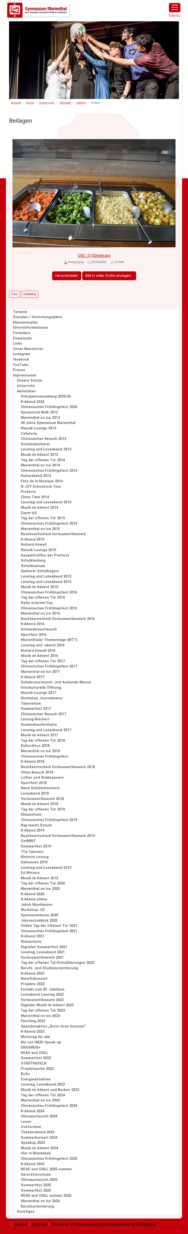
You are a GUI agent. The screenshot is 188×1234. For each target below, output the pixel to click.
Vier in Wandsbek (36, 1153)
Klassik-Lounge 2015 (38, 550)
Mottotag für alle (35, 1037)
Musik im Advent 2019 (39, 878)
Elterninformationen (30, 328)
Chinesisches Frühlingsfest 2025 (49, 1159)
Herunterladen (66, 276)
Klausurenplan (25, 322)
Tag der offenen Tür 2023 (43, 1010)
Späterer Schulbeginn (40, 571)
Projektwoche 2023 (37, 1069)
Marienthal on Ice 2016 (40, 613)
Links (17, 343)
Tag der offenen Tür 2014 (43, 460)
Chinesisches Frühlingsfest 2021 (49, 931)
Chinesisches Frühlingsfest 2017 (49, 666)
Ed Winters (30, 873)
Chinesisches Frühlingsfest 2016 (49, 592)
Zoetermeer (31, 1127)
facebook (21, 359)
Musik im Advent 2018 (39, 804)
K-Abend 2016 (32, 624)
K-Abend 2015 (32, 539)
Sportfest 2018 (34, 783)
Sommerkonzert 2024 (39, 1138)
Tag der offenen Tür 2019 (43, 809)
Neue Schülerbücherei (40, 788)
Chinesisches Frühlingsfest (44, 756)
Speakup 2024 (33, 1143)
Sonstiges (26, 1212)
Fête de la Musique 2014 (42, 481)
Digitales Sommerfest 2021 (44, 947)
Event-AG (29, 513)
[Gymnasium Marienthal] (39, 10)
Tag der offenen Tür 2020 (43, 883)
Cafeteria (81, 102)
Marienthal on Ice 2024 (40, 1100)
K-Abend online (34, 899)
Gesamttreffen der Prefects (45, 555)
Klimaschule (31, 814)
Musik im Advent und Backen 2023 (50, 1090)
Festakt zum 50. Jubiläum (42, 989)
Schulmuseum (33, 566)
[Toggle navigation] (174, 7)
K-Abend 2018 (32, 762)
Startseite (16, 102)
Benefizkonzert (34, 979)
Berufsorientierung (37, 1206)
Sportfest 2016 (34, 635)
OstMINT (28, 841)
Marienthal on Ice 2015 (40, 529)
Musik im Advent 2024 (39, 1148)
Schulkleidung (33, 560)
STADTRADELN (34, 1063)
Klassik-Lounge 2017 (38, 693)
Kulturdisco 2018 (35, 746)
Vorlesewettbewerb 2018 (42, 799)
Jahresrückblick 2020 (39, 921)
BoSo (25, 1074)
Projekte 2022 (33, 984)
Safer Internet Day (37, 603)
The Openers (32, 852)
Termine (20, 312)
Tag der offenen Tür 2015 (43, 518)
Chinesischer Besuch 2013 (43, 439)
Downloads (22, 338)
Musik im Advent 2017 (39, 735)
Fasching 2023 (33, 1021)
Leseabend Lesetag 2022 (42, 994)
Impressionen (47, 102)
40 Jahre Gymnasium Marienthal (48, 423)
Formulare (21, 333)
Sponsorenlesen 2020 (39, 915)
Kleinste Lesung (35, 857)
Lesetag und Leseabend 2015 (46, 576)
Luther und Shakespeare (42, 777)
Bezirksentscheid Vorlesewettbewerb (53, 534)
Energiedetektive (36, 1079)
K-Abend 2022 (32, 973)
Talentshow (31, 704)
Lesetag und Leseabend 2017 (46, 730)
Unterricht (26, 386)
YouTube (20, 365)
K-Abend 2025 (32, 1164)
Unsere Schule (29, 380)
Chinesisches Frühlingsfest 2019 (49, 820)
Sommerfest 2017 (36, 709)
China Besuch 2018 (37, 772)
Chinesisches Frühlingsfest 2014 (49, 471)
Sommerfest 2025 (36, 1185)
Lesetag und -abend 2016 (42, 645)
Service (30, 102)
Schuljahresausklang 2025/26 (46, 396)
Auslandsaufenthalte (39, 725)
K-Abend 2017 (32, 677)
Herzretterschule (36, 1175)
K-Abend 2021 (32, 936)
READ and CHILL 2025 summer (46, 1169)
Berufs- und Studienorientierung (49, 968)
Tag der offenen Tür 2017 (43, 661)
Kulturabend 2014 (36, 476)
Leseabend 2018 (35, 793)
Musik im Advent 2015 (39, 587)
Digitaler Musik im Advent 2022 (47, 1005)
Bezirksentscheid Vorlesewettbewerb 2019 (58, 836)
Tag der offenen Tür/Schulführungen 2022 (57, 963)
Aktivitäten (65, 102)
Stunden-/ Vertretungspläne (37, 317)
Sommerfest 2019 (36, 846)
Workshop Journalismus (41, 698)
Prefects (28, 492)
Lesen (26, 1122)
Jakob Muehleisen (37, 905)
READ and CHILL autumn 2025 (46, 1196)
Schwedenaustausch (39, 629)
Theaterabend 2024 (37, 1132)
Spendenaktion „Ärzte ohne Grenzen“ (53, 1026)
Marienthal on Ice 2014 (40, 465)
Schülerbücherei (35, 444)
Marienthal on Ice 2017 (40, 672)
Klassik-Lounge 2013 (38, 428)
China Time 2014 (35, 497)
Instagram (21, 354)
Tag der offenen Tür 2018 (43, 740)
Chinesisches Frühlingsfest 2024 (49, 1106)
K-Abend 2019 (32, 830)
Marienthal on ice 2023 (40, 1016)
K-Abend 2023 (32, 1031)
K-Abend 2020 (32, 894)
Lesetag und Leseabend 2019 (46, 868)
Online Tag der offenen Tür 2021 (49, 926)
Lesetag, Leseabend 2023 (43, 1084)
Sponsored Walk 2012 (39, 412)
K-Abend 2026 (32, 402)
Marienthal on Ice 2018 (40, 751)
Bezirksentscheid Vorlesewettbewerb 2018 (58, 767)
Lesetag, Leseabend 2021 (43, 952)
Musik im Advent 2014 (39, 508)
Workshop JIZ (33, 910)
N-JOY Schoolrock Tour (41, 486)
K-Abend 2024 (32, 1111)
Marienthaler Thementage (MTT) (49, 640)
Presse (19, 370)
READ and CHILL (34, 1053)
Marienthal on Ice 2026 (40, 1201)
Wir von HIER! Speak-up (41, 1042)
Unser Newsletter (28, 349)
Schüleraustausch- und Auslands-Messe (56, 682)
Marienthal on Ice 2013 (40, 418)
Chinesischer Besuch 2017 (43, 714)
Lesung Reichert (35, 719)
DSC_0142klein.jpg (94, 255)
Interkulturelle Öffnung (41, 688)
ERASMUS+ (31, 1047)
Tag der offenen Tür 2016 (43, 597)
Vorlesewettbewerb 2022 (42, 1000)
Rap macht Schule (36, 825)
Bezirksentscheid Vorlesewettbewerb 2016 (58, 619)
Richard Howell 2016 (38, 651)
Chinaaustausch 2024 (39, 1116)
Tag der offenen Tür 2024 (43, 1095)
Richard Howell (34, 545)
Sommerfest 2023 (36, 1058)
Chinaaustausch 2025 (39, 1180)
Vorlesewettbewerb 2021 (42, 958)
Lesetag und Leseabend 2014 (46, 502)
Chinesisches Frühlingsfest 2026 (49, 407)
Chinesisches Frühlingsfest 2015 (49, 523)
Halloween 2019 (34, 862)
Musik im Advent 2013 (39, 455)
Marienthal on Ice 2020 (40, 889)
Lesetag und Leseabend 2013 (46, 449)
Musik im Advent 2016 (39, 656)
